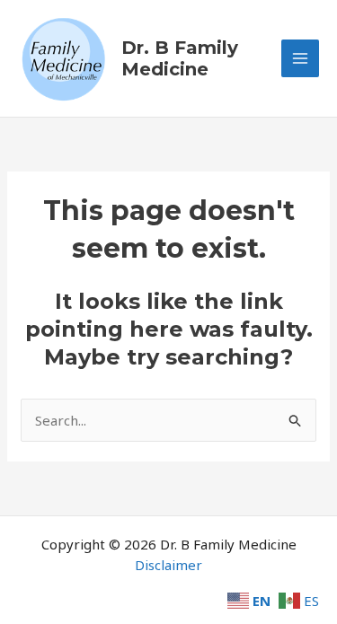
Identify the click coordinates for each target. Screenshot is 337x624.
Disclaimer (168, 565)
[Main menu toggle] (300, 59)
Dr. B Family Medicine (179, 58)
